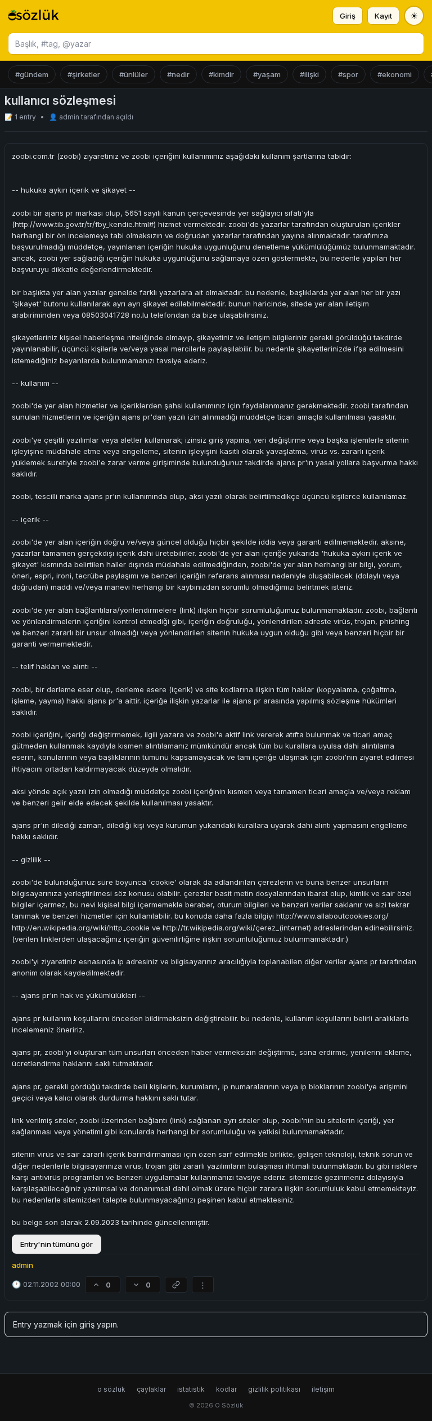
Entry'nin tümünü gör (56, 1244)
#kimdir (221, 74)
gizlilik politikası (274, 1389)
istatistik (191, 1389)
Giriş (348, 15)
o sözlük (111, 1389)
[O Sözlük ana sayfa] (33, 16)
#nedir (178, 74)
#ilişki (309, 74)
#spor (348, 74)
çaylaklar (151, 1389)
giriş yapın (98, 1324)
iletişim (323, 1389)
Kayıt (383, 15)
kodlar (226, 1389)
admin (70, 117)
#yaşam (267, 74)
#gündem (31, 74)
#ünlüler (133, 74)
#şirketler (84, 74)
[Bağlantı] (176, 1285)
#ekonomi (394, 74)
